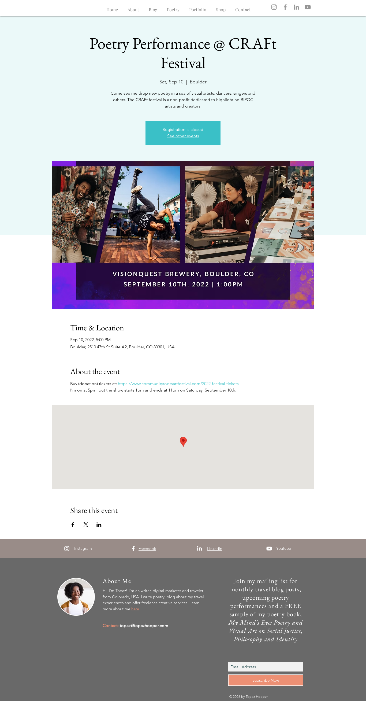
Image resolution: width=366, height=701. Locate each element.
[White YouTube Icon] (269, 548)
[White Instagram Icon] (67, 548)
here (135, 608)
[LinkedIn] (296, 7)
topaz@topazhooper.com (144, 625)
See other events (183, 135)
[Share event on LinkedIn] (99, 524)
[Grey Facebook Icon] (285, 7)
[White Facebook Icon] (133, 548)
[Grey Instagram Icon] (274, 7)
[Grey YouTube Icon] (307, 7)
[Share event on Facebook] (72, 524)
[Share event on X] (85, 524)
